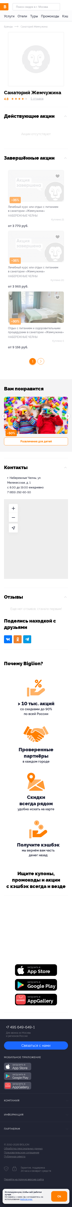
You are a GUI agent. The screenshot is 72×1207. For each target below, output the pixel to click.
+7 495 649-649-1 (20, 1027)
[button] (4, 416)
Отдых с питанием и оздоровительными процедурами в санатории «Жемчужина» (36, 330)
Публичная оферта (14, 1156)
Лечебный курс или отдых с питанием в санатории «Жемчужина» (33, 208)
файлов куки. (26, 1199)
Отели (22, 16)
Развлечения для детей (36, 441)
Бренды (8, 26)
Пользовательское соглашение (21, 1152)
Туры (34, 16)
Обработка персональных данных (23, 1148)
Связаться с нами (36, 1045)
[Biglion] (8, 6)
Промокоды (50, 16)
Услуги (9, 16)
